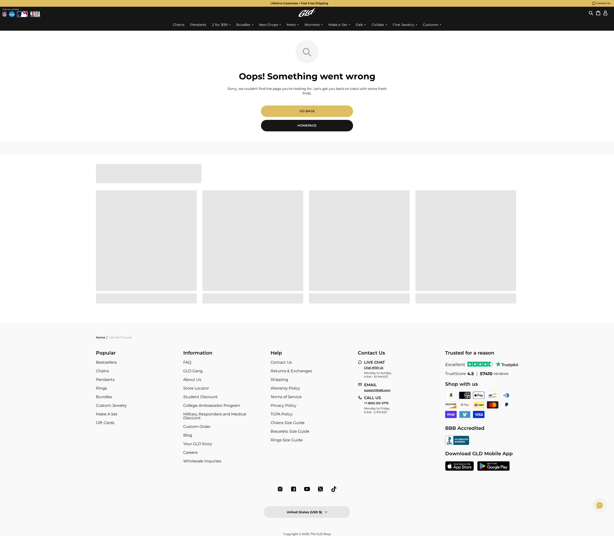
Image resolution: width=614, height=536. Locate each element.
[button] (591, 12)
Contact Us (603, 3)
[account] (605, 12)
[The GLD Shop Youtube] (307, 489)
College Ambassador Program (211, 405)
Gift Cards (105, 422)
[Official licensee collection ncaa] (12, 14)
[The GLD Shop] (307, 12)
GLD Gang (193, 371)
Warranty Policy (285, 388)
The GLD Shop (320, 534)
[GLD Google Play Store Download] (493, 466)
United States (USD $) (304, 512)
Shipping (279, 379)
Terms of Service (286, 397)
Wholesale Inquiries (202, 461)
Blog (187, 435)
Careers (190, 452)
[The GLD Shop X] (320, 489)
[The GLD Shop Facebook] (293, 489)
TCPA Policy (282, 414)
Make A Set (107, 414)
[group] (299, 3)
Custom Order (197, 426)
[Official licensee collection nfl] (4, 14)
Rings (101, 388)
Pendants (105, 379)
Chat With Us (373, 367)
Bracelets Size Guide (290, 431)
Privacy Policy (283, 405)
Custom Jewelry (111, 405)
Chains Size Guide (288, 422)
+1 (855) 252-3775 (376, 403)
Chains (102, 371)
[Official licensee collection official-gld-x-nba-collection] (35, 14)
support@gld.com (377, 390)
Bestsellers (106, 362)
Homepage (307, 125)
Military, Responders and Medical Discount (214, 416)
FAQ (187, 362)
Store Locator (196, 388)
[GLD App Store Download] (459, 466)
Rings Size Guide (287, 440)
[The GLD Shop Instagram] (280, 489)
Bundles (104, 397)
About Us (192, 379)
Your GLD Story (197, 444)
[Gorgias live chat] (599, 505)
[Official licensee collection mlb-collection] (22, 14)
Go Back (307, 111)
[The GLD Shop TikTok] (334, 489)
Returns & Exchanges (291, 371)
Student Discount (200, 397)
